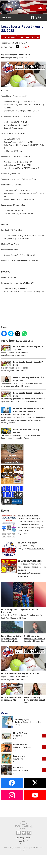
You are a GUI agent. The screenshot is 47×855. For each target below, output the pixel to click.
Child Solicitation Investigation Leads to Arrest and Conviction (34, 638)
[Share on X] (17, 333)
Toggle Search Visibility (44, 17)
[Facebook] (32, 17)
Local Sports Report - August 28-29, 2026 (20, 673)
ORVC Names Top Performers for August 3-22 (34, 700)
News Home (10, 37)
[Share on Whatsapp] (24, 333)
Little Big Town (20, 733)
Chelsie (18, 719)
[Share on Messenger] (11, 333)
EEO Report (23, 841)
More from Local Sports (29, 37)
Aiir (34, 847)
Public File (23, 844)
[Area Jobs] (23, 474)
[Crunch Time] (23, 495)
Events (5, 510)
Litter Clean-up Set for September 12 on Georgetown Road (11, 638)
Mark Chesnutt (20, 744)
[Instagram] (39, 17)
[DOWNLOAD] (44, 735)
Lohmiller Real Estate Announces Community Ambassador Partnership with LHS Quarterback (22, 411)
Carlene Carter (22, 722)
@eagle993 (24, 47)
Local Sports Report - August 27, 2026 (11, 698)
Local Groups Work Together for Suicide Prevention (19, 610)
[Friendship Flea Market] (23, 453)
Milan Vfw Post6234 (36, 549)
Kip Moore (18, 767)
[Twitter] (24, 833)
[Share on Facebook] (4, 333)
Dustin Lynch (19, 756)
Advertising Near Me (23, 838)
